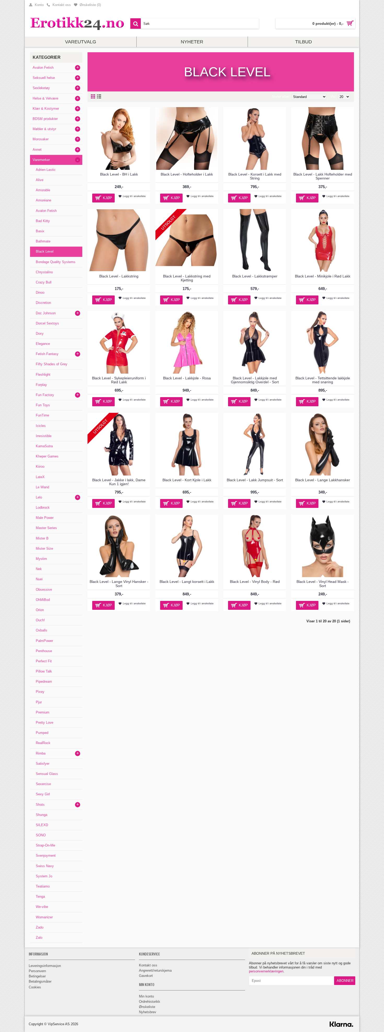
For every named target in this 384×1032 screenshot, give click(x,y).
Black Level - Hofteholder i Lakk (187, 174)
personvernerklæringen (266, 971)
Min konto (146, 996)
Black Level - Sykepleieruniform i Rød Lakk (119, 380)
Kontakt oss (148, 965)
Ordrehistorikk (149, 1002)
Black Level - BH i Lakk (119, 174)
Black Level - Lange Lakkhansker (322, 480)
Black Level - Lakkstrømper (254, 276)
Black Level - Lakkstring (118, 276)
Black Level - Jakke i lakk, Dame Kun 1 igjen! (119, 482)
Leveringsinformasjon (45, 966)
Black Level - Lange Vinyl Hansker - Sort (119, 583)
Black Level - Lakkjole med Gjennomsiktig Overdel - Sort (255, 380)
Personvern (37, 971)
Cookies (35, 987)
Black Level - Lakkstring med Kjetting (187, 278)
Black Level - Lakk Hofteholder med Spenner (322, 176)
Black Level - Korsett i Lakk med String (254, 176)
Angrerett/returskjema (155, 970)
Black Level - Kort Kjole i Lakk (186, 480)
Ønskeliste (147, 1007)
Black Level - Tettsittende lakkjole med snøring (322, 380)
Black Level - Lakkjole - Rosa (187, 378)
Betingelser (37, 976)
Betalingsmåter (40, 981)
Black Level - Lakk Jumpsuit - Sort (255, 480)
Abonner (345, 981)
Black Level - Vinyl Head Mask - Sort (322, 583)
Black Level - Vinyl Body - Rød (255, 581)
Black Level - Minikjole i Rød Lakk (322, 276)
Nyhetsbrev (147, 1012)
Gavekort (146, 976)
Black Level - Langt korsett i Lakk (187, 581)
